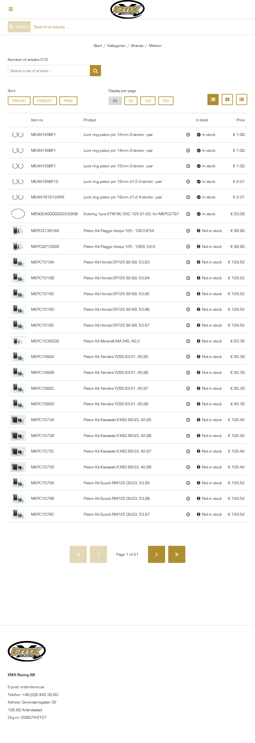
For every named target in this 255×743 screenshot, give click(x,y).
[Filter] (95, 70)
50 (131, 101)
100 (148, 101)
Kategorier (117, 45)
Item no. (19, 101)
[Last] (176, 554)
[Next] (156, 554)
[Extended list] (241, 99)
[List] (213, 99)
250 (166, 101)
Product (44, 101)
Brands (137, 45)
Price (68, 101)
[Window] (227, 99)
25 (115, 101)
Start (98, 45)
